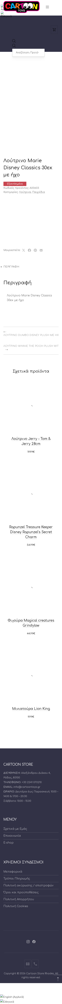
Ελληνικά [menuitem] (8, 1002)
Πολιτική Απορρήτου (18, 899)
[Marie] (14, 228)
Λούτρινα (25, 192)
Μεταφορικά (12, 871)
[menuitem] (7, 9)
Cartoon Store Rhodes (40, 973)
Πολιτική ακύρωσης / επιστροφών (28, 885)
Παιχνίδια (38, 192)
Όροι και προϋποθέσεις (21, 892)
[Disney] (14, 205)
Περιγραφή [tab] (11, 266)
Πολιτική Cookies (15, 906)
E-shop (8, 842)
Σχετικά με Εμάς (15, 828)
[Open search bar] (14, 42)
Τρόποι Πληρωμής (16, 878)
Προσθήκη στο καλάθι (31, 452)
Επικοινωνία (12, 835)
